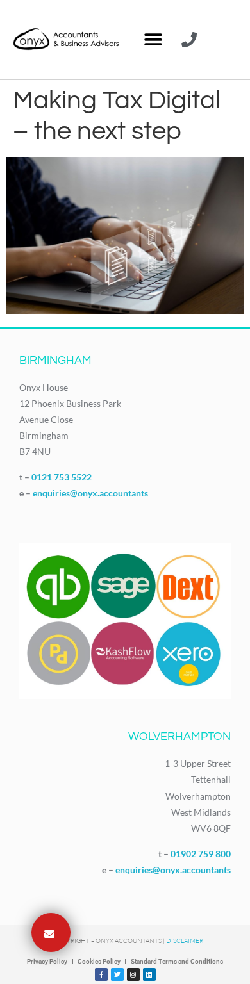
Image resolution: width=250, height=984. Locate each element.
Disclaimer (184, 941)
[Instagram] (133, 974)
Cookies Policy (99, 961)
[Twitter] (117, 974)
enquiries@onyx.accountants (90, 493)
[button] (152, 40)
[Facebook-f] (101, 974)
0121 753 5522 (61, 477)
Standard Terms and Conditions (177, 961)
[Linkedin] (149, 974)
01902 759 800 (201, 853)
